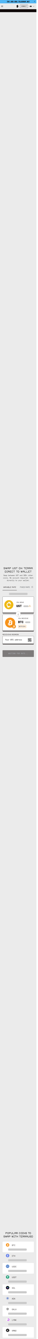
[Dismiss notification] (34, 1)
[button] (32, 6)
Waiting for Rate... (18, 654)
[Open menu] (2, 6)
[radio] (10, 588)
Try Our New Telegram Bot (18, 2)
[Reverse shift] (18, 614)
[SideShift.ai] (17, 6)
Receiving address (11, 634)
